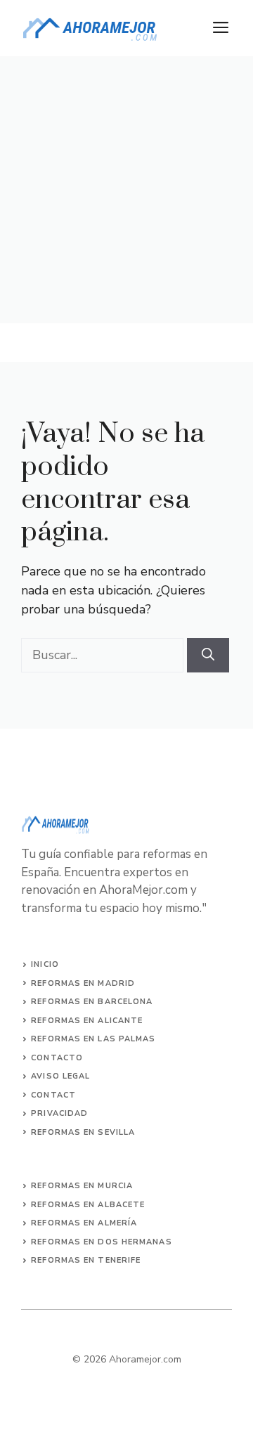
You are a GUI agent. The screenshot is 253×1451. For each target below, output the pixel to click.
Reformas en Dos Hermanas (101, 1242)
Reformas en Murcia (82, 1185)
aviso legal (60, 1076)
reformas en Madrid (83, 983)
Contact (53, 1095)
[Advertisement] (126, 189)
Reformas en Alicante (87, 1020)
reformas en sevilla (83, 1132)
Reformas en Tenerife (86, 1260)
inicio (45, 964)
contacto (57, 1058)
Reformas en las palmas (93, 1039)
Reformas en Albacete (88, 1204)
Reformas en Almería (84, 1223)
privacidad (59, 1113)
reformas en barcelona (92, 1001)
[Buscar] (208, 655)
